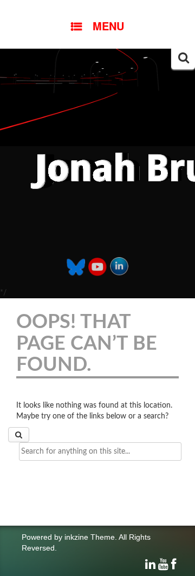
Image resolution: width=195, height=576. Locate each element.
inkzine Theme (89, 537)
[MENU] (97, 8)
